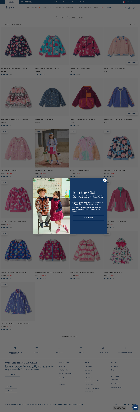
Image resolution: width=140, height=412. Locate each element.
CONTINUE (88, 218)
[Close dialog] (104, 180)
